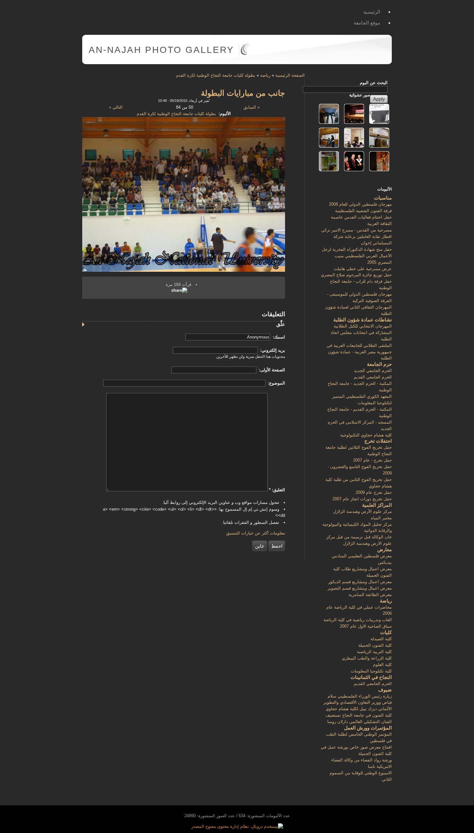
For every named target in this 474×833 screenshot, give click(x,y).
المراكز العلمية (377, 505)
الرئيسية (371, 12)
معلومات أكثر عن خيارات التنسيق (255, 533)
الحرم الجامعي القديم (373, 377)
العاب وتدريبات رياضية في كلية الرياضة (357, 619)
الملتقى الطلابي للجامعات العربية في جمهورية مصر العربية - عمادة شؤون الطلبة (359, 352)
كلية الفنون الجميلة (375, 645)
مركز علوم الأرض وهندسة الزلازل (362, 511)
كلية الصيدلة (381, 638)
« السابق (251, 107)
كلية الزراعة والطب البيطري (367, 658)
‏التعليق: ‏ (277, 489)
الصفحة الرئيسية (290, 75)
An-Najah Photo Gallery (161, 50)
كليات (386, 632)
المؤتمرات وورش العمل (368, 727)
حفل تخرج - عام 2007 (372, 460)
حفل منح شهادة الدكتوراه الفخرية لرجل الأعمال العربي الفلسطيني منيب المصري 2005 (357, 256)
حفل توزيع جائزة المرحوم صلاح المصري (356, 274)
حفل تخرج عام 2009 (374, 492)
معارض (384, 549)
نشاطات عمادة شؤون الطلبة (362, 319)
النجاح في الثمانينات (371, 677)
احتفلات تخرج (378, 441)
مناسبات (383, 198)
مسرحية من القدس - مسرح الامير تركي (356, 230)
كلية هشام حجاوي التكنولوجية (366, 435)
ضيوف (385, 689)
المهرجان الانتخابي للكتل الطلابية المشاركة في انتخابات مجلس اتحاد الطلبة (361, 332)
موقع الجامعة (367, 22)
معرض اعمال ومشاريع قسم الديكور (360, 581)
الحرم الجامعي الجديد (373, 370)
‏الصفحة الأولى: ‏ (271, 370)
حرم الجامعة (379, 364)
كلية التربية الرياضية (374, 651)
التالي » (116, 107)
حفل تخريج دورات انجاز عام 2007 (362, 498)
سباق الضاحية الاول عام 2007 (366, 626)
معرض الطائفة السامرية (370, 594)
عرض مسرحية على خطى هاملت (363, 268)
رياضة (265, 75)
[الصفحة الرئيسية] (245, 53)
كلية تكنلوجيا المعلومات (371, 671)
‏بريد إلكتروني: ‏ (272, 350)
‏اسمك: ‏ (278, 337)
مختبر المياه (381, 517)
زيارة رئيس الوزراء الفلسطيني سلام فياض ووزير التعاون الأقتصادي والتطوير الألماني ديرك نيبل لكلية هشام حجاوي (357, 702)
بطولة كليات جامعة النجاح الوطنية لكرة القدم (215, 75)
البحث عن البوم (374, 82)
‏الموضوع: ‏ (276, 383)
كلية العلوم (382, 664)
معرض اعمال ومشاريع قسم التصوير (360, 588)
